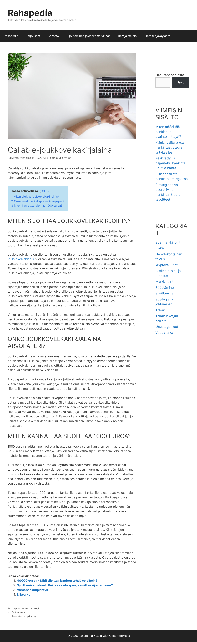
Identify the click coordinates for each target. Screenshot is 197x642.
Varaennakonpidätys (32, 590)
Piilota (45, 191)
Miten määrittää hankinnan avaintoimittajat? (168, 132)
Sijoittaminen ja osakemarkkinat (88, 36)
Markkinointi (164, 282)
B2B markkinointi (168, 242)
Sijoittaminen (165, 293)
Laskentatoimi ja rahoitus (27, 608)
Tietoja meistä (127, 36)
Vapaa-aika (164, 333)
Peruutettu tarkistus (24, 616)
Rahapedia (30, 13)
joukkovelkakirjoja (21, 259)
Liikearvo (24, 594)
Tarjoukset (33, 36)
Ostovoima (18, 612)
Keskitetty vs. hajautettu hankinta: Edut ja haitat (170, 163)
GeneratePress (119, 636)
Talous (160, 310)
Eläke (159, 248)
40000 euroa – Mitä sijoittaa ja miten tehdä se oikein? (57, 580)
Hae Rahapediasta (169, 75)
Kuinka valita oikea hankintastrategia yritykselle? (169, 147)
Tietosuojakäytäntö (157, 36)
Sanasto (53, 36)
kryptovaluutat (166, 265)
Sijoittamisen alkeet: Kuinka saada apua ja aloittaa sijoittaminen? (65, 585)
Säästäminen (165, 287)
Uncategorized (166, 327)
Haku (180, 82)
